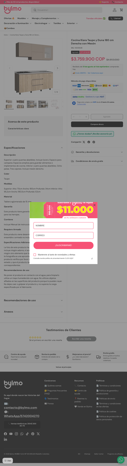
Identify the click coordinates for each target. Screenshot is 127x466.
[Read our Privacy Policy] (92, 258)
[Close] (94, 205)
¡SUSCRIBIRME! (63, 245)
